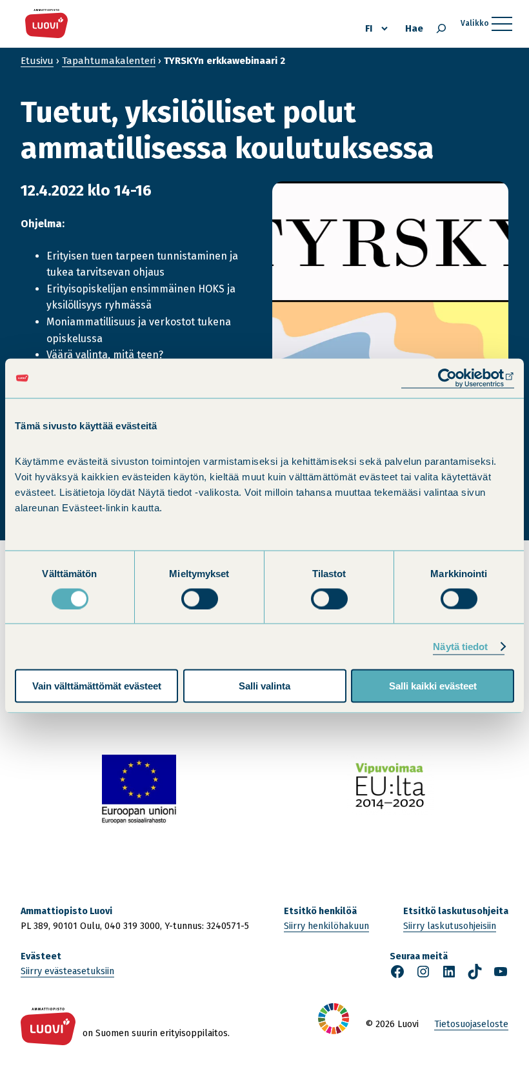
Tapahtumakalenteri (108, 60)
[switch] (199, 598)
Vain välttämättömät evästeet (96, 685)
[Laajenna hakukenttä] (441, 28)
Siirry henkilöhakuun (326, 926)
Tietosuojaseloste (471, 1024)
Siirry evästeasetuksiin (67, 971)
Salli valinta (264, 685)
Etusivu (37, 60)
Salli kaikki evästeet (433, 685)
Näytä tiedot (460, 645)
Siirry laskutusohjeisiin (449, 926)
